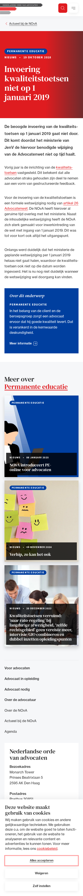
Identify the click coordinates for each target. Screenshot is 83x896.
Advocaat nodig (17, 689)
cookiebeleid (47, 848)
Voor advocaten (17, 668)
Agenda (10, 731)
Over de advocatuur (20, 700)
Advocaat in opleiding (21, 679)
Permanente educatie (36, 386)
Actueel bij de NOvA (23, 23)
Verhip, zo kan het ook (30, 554)
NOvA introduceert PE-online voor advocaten (30, 467)
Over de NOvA (15, 710)
